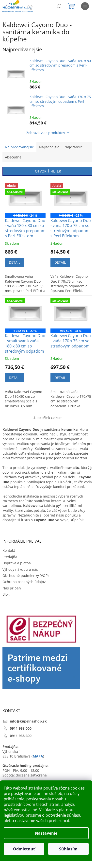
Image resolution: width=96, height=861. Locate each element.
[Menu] (85, 6)
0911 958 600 (21, 735)
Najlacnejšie (49, 147)
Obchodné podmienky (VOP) (25, 575)
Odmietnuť (24, 849)
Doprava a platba (16, 563)
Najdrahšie (73, 147)
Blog (6, 594)
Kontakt (8, 550)
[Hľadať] (59, 6)
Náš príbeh (11, 588)
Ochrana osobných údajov (24, 581)
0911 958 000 (21, 728)
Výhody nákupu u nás (20, 569)
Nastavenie (46, 833)
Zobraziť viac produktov (45, 132)
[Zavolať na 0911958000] (35, 7)
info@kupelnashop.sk (28, 721)
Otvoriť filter (48, 171)
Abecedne (13, 157)
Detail (14, 262)
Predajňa (9, 556)
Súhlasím (68, 849)
